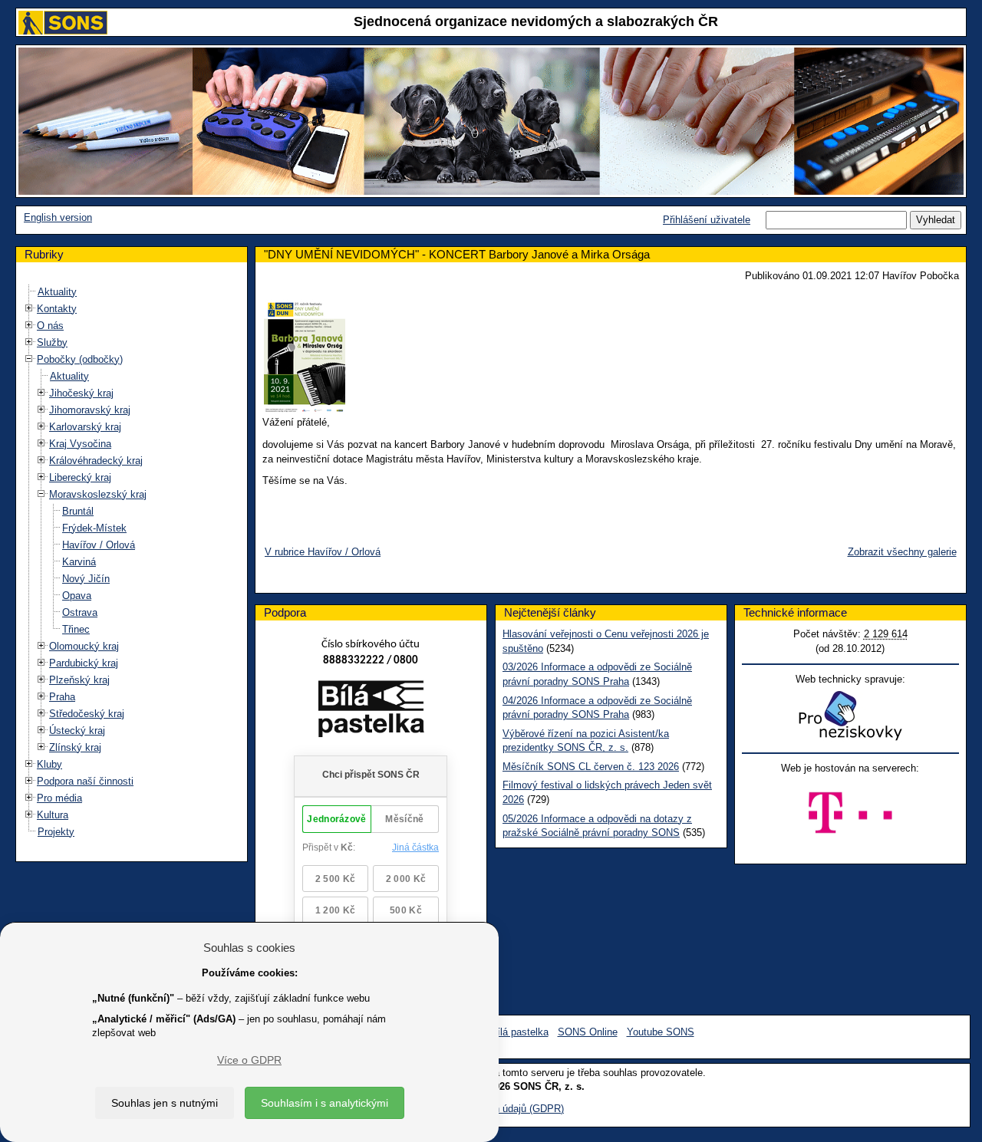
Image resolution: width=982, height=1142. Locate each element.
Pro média (59, 798)
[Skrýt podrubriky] (29, 358)
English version (58, 217)
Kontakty (57, 308)
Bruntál (78, 511)
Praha (62, 697)
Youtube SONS (660, 1032)
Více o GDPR (249, 1060)
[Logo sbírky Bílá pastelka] (371, 711)
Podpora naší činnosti (85, 781)
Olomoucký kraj (84, 646)
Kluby (49, 764)
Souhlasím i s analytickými (324, 1103)
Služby (52, 342)
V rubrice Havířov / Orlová (323, 552)
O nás (50, 325)
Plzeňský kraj (79, 680)
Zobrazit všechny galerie (902, 552)
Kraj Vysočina (80, 443)
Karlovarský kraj (85, 427)
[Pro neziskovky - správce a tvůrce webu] (850, 715)
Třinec (76, 629)
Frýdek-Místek (94, 528)
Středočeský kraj (86, 713)
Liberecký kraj (80, 477)
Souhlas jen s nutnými (164, 1103)
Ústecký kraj (77, 730)
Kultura (52, 815)
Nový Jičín (86, 578)
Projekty (56, 832)
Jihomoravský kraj (89, 410)
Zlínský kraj (75, 747)
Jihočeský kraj (81, 393)
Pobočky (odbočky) (80, 359)
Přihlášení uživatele (706, 219)
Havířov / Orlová (98, 545)
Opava (76, 595)
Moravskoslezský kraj (98, 494)
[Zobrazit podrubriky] (29, 308)
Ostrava (79, 612)
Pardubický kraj (83, 663)
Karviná (79, 562)
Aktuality (57, 292)
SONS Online (588, 1032)
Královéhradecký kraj (96, 460)
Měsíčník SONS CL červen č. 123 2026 (591, 766)
